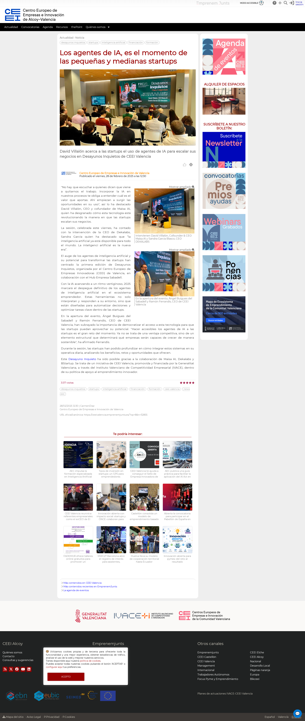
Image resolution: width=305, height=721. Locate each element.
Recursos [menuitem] (62, 27)
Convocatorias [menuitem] (30, 27)
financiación (136, 42)
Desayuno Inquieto (82, 359)
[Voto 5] (193, 382)
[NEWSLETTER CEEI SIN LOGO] (224, 150)
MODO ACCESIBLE (249, 3)
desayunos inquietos (73, 42)
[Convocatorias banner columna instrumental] (224, 191)
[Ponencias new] (224, 273)
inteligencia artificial (113, 42)
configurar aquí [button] (54, 667)
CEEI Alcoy (13, 643)
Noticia (79, 37)
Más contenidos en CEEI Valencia (82, 582)
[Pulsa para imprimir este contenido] (191, 164)
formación (152, 42)
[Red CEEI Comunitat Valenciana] (204, 619)
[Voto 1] (181, 382)
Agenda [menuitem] (48, 27)
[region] (224, 187)
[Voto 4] (190, 382)
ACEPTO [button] (66, 676)
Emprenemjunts (108, 643)
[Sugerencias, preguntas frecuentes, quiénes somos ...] (275, 3)
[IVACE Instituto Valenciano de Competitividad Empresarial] (124, 615)
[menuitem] (108, 27)
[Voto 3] (187, 382)
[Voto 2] (184, 382)
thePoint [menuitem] (76, 27)
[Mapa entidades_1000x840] (224, 314)
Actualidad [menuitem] (11, 27)
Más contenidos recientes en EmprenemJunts (90, 586)
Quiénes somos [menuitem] (95, 27)
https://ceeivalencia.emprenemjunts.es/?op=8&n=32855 (115, 414)
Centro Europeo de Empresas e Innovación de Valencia (114, 173)
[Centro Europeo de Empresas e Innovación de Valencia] (69, 174)
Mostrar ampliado (180, 186)
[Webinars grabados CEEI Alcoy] (224, 232)
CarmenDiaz (87, 405)
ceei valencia (172, 389)
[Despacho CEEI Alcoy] (224, 101)
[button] (296, 3)
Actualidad (66, 37)
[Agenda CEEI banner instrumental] (224, 57)
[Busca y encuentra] (286, 3)
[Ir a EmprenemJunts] (213, 4)
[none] (164, 232)
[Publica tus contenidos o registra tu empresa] (280, 3)
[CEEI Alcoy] (34, 21)
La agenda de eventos (76, 590)
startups (93, 42)
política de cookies (90, 661)
